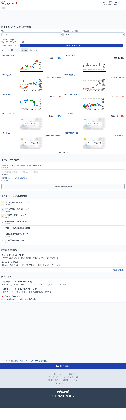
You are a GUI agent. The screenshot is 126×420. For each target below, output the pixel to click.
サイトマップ (58, 383)
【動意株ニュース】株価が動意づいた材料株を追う (21, 165)
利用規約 (71, 374)
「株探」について (58, 374)
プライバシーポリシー (55, 377)
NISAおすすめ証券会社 (31, 263)
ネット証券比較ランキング (30, 256)
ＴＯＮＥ (9, 94)
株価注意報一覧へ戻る (64, 186)
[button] (31, 123)
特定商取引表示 (53, 380)
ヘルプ (69, 383)
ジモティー (10, 114)
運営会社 (75, 380)
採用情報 (65, 380)
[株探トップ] (7, 3)
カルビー (9, 75)
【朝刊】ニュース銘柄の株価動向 (14, 178)
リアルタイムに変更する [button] (71, 45)
